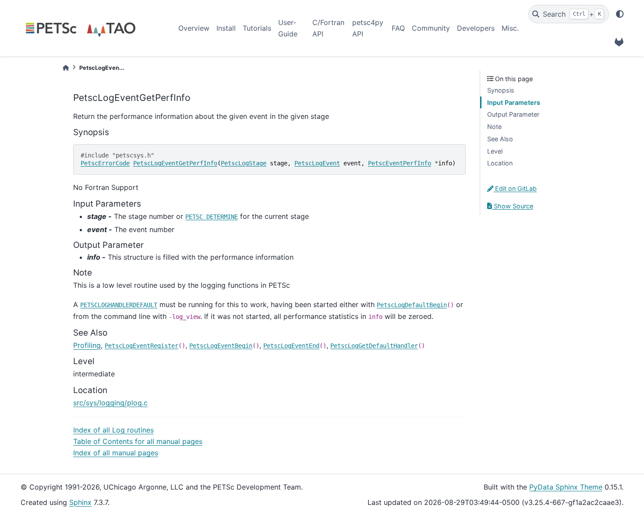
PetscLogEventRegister (141, 345)
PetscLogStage (243, 163)
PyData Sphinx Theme (565, 487)
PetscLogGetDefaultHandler (374, 345)
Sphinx (80, 502)
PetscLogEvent (317, 163)
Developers (476, 28)
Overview (193, 28)
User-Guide (287, 28)
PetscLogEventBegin (220, 345)
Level (494, 151)
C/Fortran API (328, 28)
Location (500, 163)
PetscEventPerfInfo (399, 163)
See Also (500, 139)
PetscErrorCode (105, 163)
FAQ (398, 28)
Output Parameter (513, 114)
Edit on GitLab (515, 188)
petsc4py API (367, 28)
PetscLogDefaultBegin (412, 304)
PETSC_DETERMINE (211, 216)
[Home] (66, 67)
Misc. (510, 28)
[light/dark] (619, 14)
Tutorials (257, 28)
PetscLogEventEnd (291, 345)
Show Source (512, 206)
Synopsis (500, 90)
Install (226, 28)
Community (431, 28)
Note (494, 126)
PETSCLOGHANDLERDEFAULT (118, 304)
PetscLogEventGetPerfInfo (175, 163)
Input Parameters (513, 102)
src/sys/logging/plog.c (110, 402)
